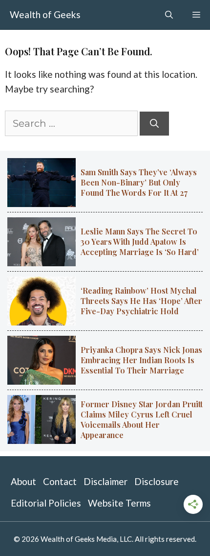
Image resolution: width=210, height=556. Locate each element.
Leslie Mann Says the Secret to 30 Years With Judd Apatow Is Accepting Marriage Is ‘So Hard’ (140, 241)
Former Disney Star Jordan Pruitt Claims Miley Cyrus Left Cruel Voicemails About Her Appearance (142, 419)
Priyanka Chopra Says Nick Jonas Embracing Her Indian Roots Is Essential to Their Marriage (141, 360)
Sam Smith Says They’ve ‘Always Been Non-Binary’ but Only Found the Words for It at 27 (139, 182)
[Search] (154, 124)
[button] (169, 14)
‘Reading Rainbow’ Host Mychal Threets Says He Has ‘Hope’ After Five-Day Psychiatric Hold (141, 300)
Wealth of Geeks (45, 14)
